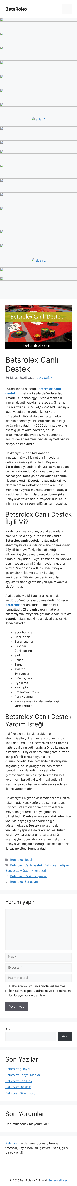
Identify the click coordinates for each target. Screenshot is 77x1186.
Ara (7, 1029)
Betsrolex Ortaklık (18, 1087)
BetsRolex (16, 9)
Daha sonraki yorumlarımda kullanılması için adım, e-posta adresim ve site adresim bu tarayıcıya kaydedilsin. (40, 990)
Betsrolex (12, 1143)
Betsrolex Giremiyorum (21, 1093)
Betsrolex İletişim (22, 859)
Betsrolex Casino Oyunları (28, 876)
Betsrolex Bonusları (24, 881)
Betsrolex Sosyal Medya (22, 1075)
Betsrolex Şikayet (17, 1069)
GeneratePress (58, 1180)
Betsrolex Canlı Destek (26, 865)
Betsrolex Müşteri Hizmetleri (25, 870)
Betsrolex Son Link (18, 1081)
